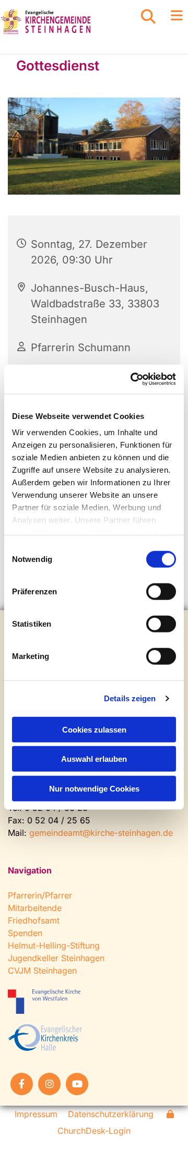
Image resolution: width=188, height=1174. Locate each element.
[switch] (161, 591)
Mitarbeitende (35, 908)
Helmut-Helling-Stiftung (54, 945)
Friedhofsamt (34, 920)
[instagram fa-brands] (49, 1084)
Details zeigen (130, 698)
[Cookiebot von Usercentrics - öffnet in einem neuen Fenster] (132, 379)
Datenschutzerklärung (111, 1114)
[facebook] (22, 1084)
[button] (172, 15)
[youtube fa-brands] (77, 1084)
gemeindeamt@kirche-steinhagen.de (101, 833)
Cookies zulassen (94, 729)
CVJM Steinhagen (42, 970)
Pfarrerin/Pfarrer (40, 895)
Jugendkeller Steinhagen (56, 958)
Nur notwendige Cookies (94, 788)
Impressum (36, 1114)
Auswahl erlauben (94, 758)
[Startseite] (62, 21)
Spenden (25, 933)
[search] (148, 16)
